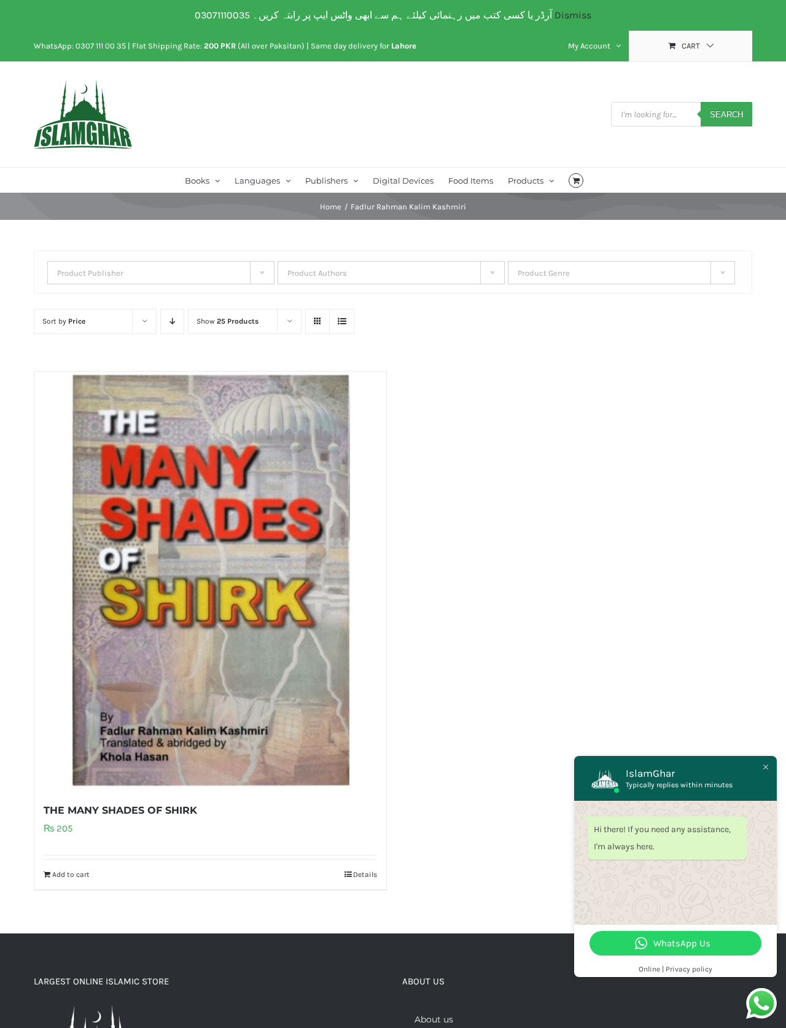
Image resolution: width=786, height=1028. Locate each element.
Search (726, 114)
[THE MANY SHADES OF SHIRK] (210, 580)
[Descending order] (172, 321)
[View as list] (342, 321)
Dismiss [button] (572, 15)
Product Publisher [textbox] (90, 273)
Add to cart (71, 874)
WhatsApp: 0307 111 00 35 (80, 45)
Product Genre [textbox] (544, 273)
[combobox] (160, 272)
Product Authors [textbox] (317, 273)
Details (365, 874)
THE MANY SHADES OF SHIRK (120, 810)
